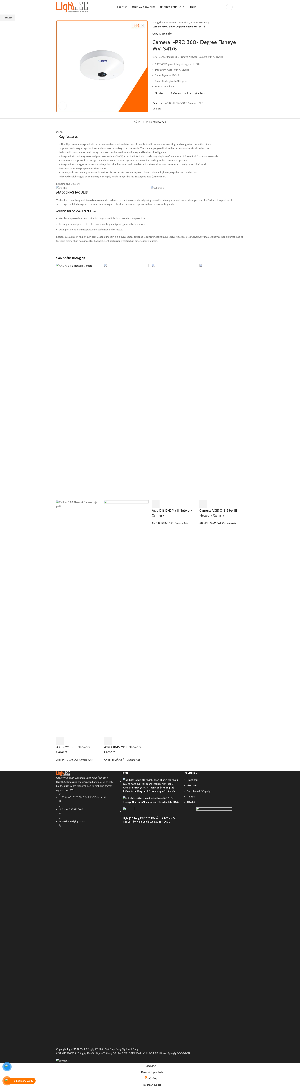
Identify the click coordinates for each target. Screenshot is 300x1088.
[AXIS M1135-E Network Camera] (78, 381)
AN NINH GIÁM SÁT (67, 759)
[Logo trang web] (72, 6)
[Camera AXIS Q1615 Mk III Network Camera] (221, 381)
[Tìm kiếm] (237, 7)
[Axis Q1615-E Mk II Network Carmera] (174, 381)
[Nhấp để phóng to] (62, 106)
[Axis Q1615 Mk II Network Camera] (126, 381)
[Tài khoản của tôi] (229, 7)
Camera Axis (86, 759)
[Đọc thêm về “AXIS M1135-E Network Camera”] (60, 741)
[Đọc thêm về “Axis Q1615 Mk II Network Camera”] (108, 741)
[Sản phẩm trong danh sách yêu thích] (243, 7)
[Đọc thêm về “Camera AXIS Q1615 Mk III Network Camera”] (203, 504)
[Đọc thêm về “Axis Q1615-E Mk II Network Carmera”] (156, 504)
